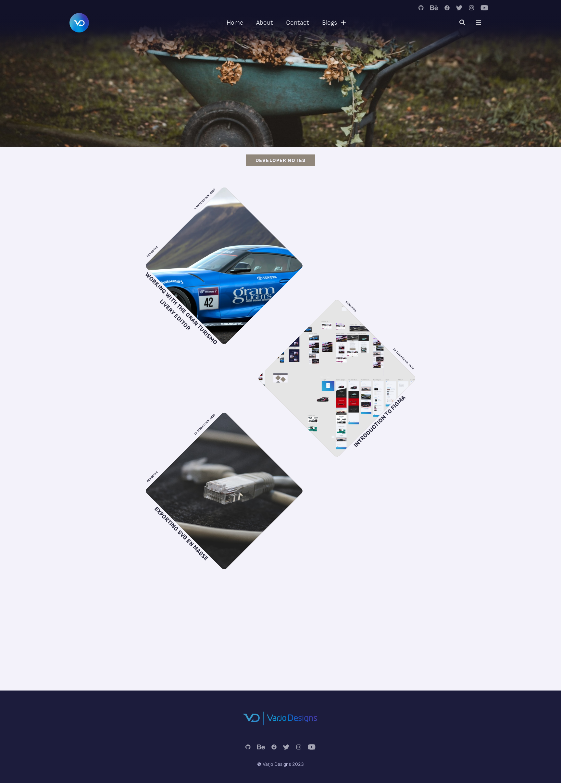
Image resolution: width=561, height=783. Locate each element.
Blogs (329, 22)
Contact (297, 22)
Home (235, 22)
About (264, 22)
